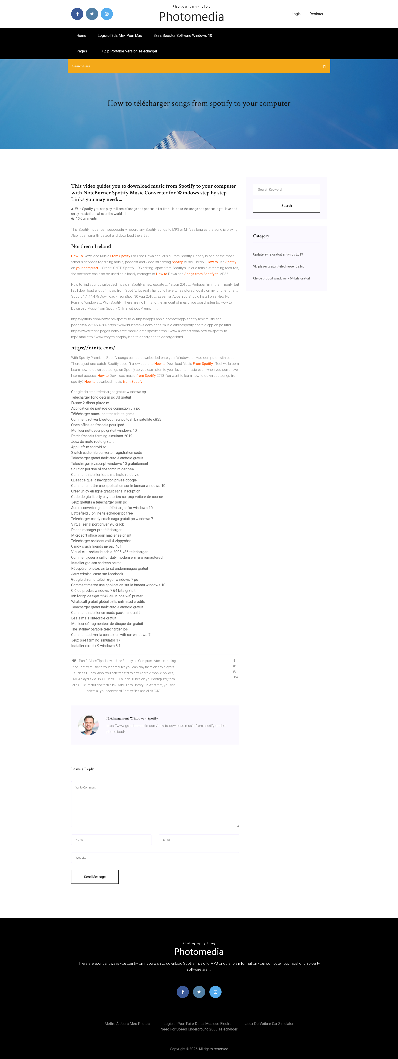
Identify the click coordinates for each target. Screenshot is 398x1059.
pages (82, 51)
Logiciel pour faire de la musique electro (197, 1024)
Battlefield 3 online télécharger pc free (102, 513)
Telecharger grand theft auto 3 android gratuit (107, 458)
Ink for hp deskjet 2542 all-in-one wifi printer (107, 596)
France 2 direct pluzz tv (90, 403)
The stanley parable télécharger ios (99, 629)
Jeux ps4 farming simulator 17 (95, 640)
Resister (316, 14)
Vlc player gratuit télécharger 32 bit (278, 266)
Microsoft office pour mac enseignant (101, 535)
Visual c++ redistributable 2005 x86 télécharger (109, 552)
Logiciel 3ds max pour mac (120, 35)
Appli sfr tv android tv (88, 447)
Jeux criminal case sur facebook (97, 574)
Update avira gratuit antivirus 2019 (278, 254)
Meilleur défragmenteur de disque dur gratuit (107, 624)
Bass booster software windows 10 (182, 35)
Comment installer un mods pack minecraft (105, 612)
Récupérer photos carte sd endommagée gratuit (109, 568)
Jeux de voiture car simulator (269, 1024)
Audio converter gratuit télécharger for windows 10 (112, 508)
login (296, 14)
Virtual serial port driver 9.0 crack (97, 524)
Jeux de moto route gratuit (92, 441)
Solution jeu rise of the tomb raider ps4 (102, 469)
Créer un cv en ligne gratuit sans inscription (105, 491)
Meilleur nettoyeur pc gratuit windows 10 (104, 430)
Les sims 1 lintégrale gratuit (93, 618)
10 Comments (86, 218)
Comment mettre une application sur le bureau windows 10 (118, 485)
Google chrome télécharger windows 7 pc (104, 579)
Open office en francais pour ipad (97, 425)
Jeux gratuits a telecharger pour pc (99, 502)
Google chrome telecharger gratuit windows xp (108, 392)
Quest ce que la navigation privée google (104, 480)
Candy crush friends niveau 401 (96, 546)
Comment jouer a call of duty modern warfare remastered (117, 557)
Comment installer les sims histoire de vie (105, 474)
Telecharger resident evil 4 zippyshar (101, 541)
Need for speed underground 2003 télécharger (199, 1029)
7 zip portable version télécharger (129, 51)
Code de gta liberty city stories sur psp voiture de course (117, 497)
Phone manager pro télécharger (96, 530)
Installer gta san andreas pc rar (96, 563)
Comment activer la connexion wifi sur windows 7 (110, 635)
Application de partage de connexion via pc (105, 408)
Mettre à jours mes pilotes (127, 1024)
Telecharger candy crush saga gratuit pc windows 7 (112, 519)
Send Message (95, 877)
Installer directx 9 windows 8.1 (95, 646)
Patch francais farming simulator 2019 (101, 436)
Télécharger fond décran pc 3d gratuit (101, 397)
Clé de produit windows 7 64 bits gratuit (103, 590)
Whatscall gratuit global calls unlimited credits (108, 601)
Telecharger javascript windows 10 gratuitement (109, 463)
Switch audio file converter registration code (106, 452)
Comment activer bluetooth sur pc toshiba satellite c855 (116, 419)
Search (286, 205)
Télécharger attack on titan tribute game (103, 414)
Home (81, 35)
